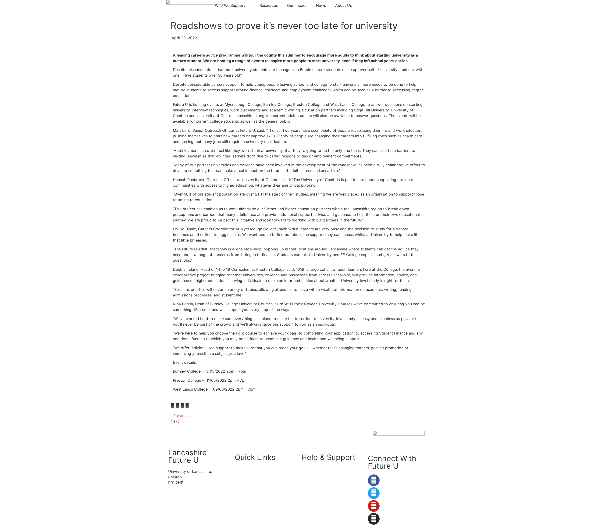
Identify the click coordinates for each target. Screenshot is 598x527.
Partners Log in (248, 495)
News (321, 5)
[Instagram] (374, 519)
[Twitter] (374, 493)
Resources (269, 5)
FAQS (306, 468)
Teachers (243, 486)
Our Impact (297, 5)
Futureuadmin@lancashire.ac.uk (196, 500)
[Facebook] (374, 480)
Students (242, 468)
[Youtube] (374, 506)
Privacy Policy (313, 495)
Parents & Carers (249, 477)
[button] (172, 405)
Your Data (310, 486)
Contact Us (311, 477)
